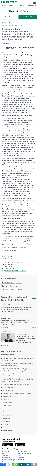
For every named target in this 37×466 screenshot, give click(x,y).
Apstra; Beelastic (8, 390)
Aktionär (19, 289)
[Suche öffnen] (30, 2)
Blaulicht (12, 5)
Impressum (5, 451)
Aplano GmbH (7, 402)
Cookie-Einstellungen (9, 460)
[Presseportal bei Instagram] (16, 448)
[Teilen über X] (9, 464)
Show (5, 409)
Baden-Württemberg (8, 282)
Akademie (5, 455)
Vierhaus (6, 399)
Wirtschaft (5, 289)
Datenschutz (6, 457)
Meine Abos (32, 5)
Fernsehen (6, 421)
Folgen (26, 16)
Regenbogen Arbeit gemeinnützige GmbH (16, 384)
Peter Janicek (7, 405)
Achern (19, 282)
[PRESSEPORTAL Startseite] (9, 2)
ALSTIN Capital (8, 387)
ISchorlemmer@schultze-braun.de (15, 270)
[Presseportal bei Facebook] (12, 449)
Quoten (5, 412)
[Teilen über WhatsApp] (15, 464)
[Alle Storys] (18, 13)
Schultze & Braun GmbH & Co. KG (12, 25)
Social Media (22, 460)
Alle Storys (8, 16)
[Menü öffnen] (34, 2)
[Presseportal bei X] (14, 449)
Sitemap (4, 462)
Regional (21, 5)
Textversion (21, 457)
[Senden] (34, 464)
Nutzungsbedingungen (25, 453)
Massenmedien (7, 430)
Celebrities (6, 418)
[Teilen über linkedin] (28, 464)
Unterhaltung (7, 415)
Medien (5, 424)
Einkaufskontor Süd (9, 396)
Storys (3, 5)
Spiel (4, 427)
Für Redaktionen (23, 451)
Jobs (19, 455)
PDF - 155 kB (20, 48)
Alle (33, 298)
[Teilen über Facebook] (3, 464)
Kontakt (4, 453)
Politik (12, 289)
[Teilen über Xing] (21, 464)
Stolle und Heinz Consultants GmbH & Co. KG (17, 393)
